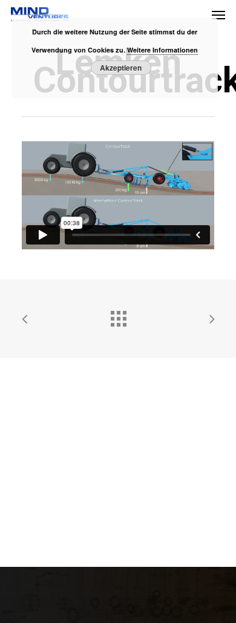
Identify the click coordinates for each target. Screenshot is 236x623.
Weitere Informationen (162, 49)
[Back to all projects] (118, 316)
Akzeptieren (121, 67)
